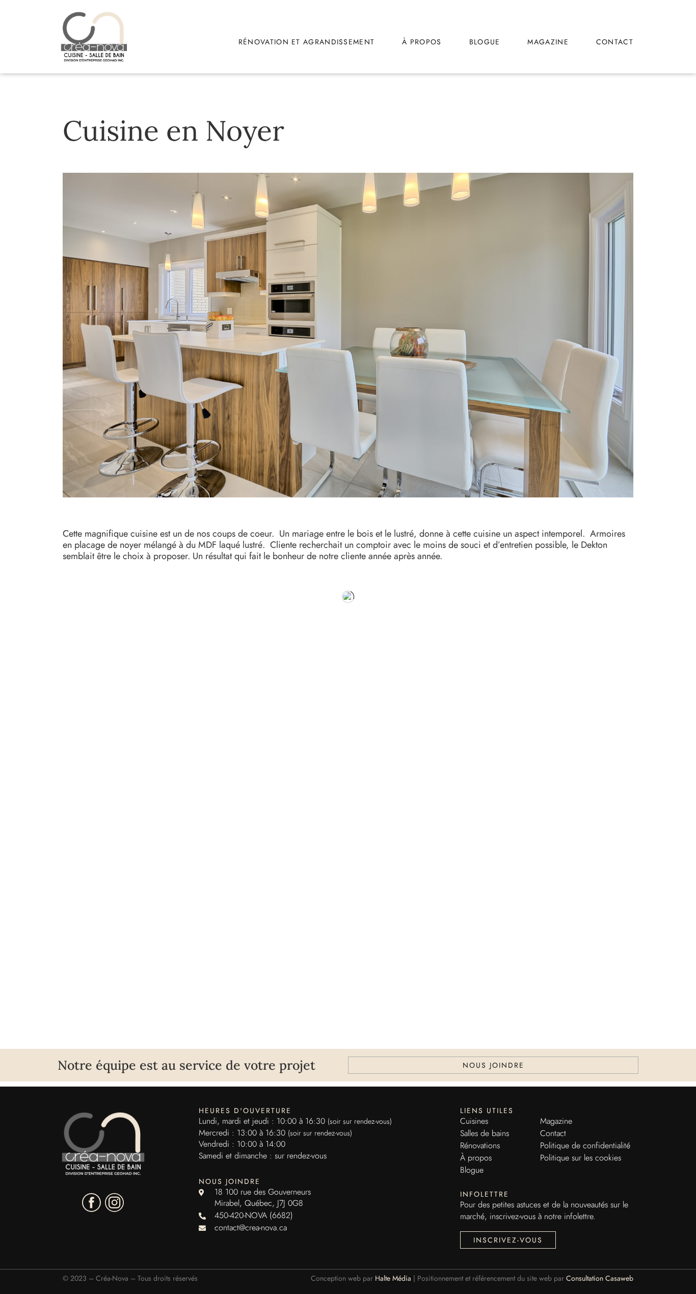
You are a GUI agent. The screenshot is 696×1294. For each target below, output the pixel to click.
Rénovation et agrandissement (306, 42)
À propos (421, 42)
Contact (614, 42)
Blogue (484, 42)
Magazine (547, 42)
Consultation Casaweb (599, 1278)
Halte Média (393, 1278)
